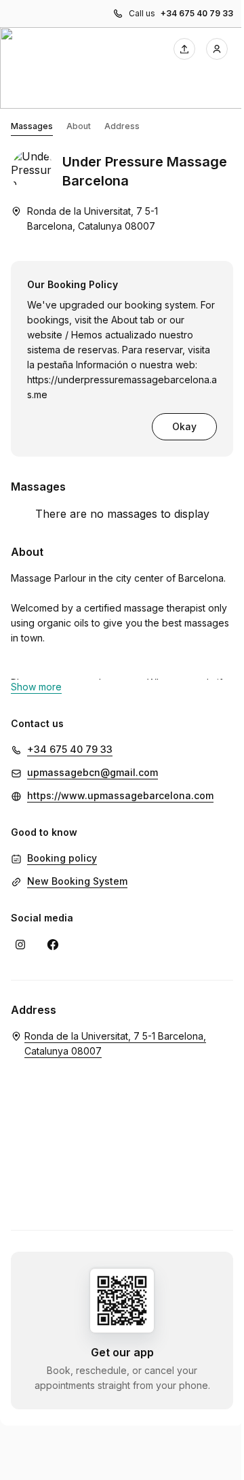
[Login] (217, 49)
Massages (32, 126)
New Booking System (77, 881)
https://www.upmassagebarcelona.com (120, 795)
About (78, 126)
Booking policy (62, 858)
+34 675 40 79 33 (197, 13)
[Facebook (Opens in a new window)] (52, 944)
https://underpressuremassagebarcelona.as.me (122, 387)
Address (122, 126)
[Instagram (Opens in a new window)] (20, 944)
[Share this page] (184, 49)
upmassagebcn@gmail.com (92, 772)
